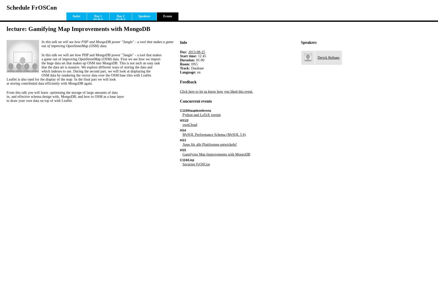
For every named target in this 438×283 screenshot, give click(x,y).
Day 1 (98, 17)
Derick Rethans (328, 58)
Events (167, 16)
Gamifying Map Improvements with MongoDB (216, 154)
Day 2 (120, 17)
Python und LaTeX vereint (201, 115)
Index (76, 16)
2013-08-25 (196, 52)
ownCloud (189, 125)
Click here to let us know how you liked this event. (216, 91)
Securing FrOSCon (196, 164)
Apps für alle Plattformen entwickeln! (209, 144)
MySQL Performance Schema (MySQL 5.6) (214, 135)
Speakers (144, 16)
